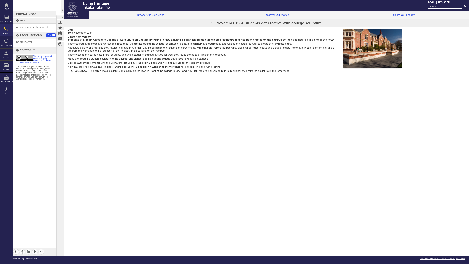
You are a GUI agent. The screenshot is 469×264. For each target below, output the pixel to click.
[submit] (465, 6)
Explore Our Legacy (403, 14)
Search (6, 33)
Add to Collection (60, 27)
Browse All (6, 21)
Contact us (460, 259)
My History (6, 45)
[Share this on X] (16, 250)
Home (6, 9)
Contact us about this (60, 38)
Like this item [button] (60, 33)
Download (60, 22)
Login (6, 57)
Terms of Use (31, 259)
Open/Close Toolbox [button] (62, 6)
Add (50, 35)
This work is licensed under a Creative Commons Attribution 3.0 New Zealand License (34, 59)
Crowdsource (6, 82)
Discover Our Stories (277, 14)
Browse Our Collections (150, 14)
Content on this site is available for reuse (437, 259)
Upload (6, 70)
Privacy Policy (18, 259)
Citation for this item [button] (60, 44)
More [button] (6, 94)
